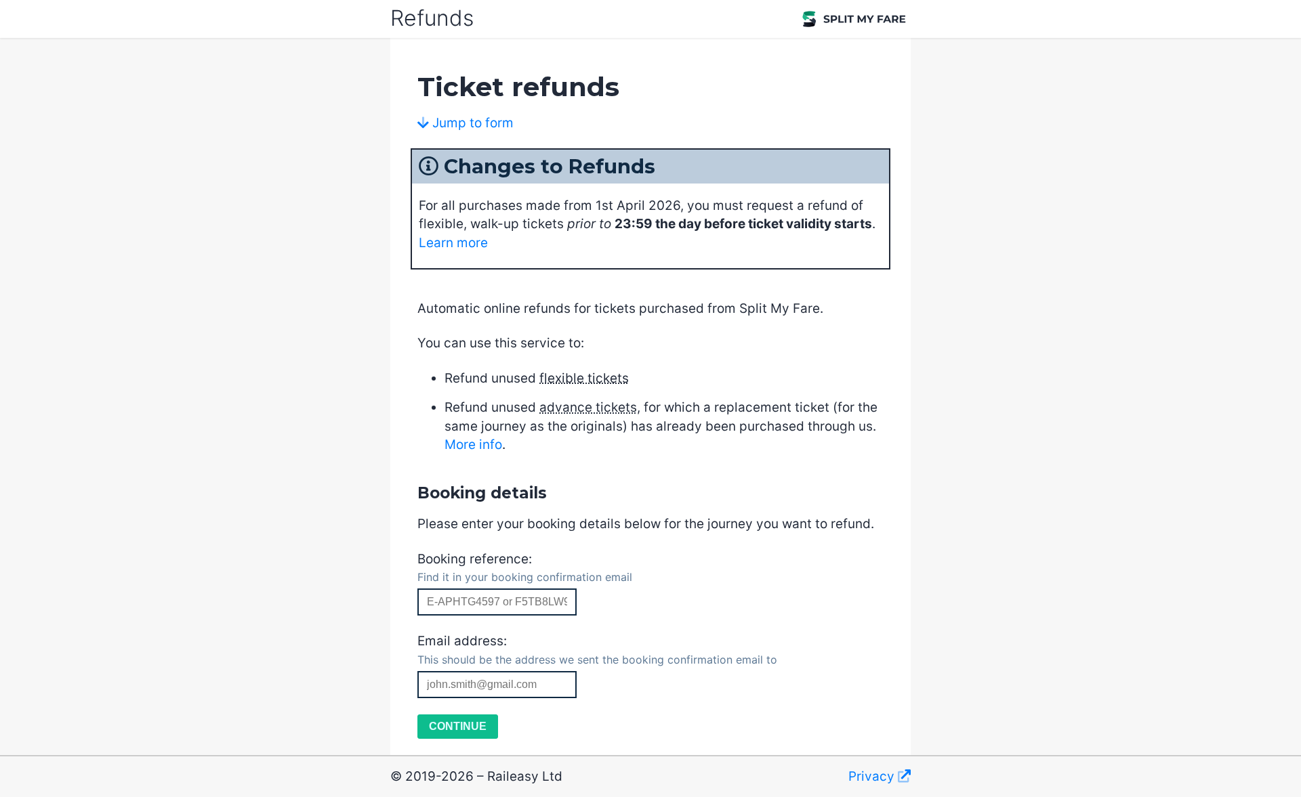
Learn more (453, 243)
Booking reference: (524, 567)
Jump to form (471, 123)
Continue (458, 726)
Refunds (432, 18)
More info (473, 444)
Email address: (597, 649)
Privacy (873, 776)
